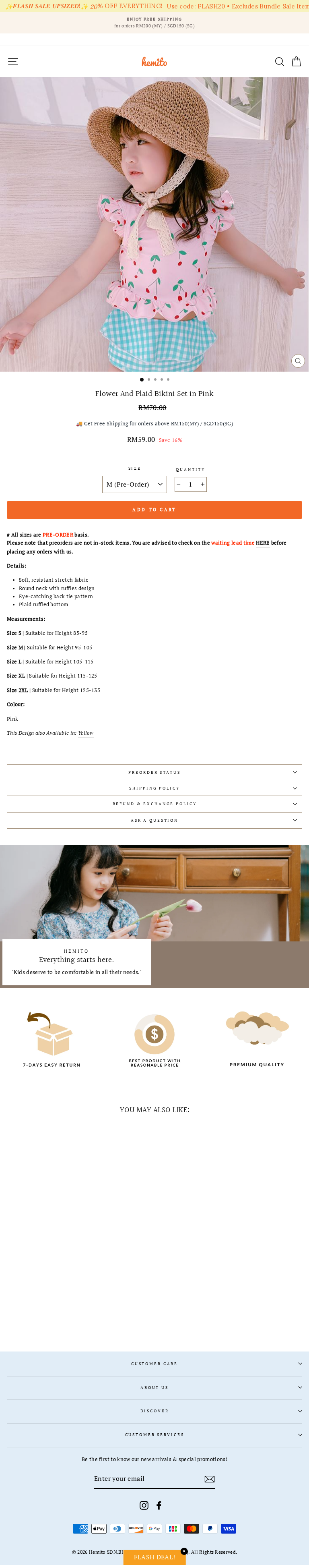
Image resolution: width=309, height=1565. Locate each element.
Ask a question (154, 820)
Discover (154, 1411)
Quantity (190, 469)
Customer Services (154, 1434)
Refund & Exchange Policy (155, 803)
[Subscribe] (209, 1479)
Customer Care (154, 1363)
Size (134, 468)
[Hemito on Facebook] (158, 1505)
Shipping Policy (154, 788)
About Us (154, 1387)
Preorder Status (154, 772)
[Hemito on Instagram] (144, 1505)
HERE (263, 542)
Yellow (86, 733)
